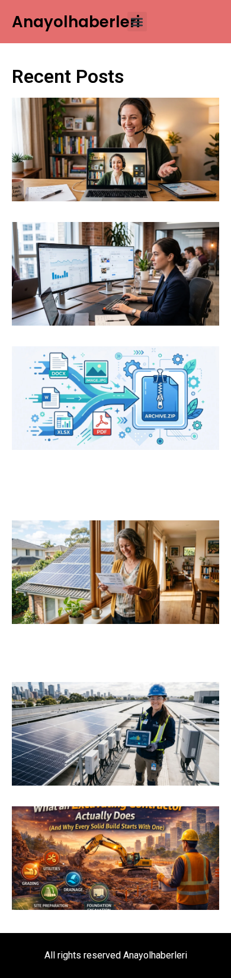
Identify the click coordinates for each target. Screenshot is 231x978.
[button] (137, 21)
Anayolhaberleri (76, 22)
